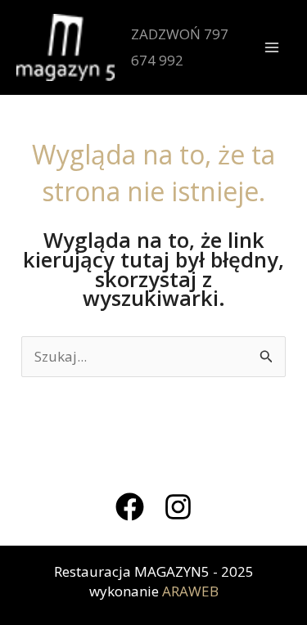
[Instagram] (178, 506)
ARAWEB (190, 591)
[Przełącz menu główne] (272, 47)
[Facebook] (129, 506)
